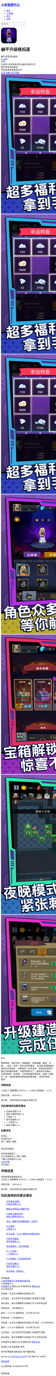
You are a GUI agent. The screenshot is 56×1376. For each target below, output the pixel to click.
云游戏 (10, 13)
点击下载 (5, 1162)
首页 (8, 11)
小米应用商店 (7, 1281)
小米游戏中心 (10, 4)
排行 (8, 16)
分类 (8, 19)
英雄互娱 (26, 1281)
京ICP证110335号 (19, 1356)
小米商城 (18, 1281)
